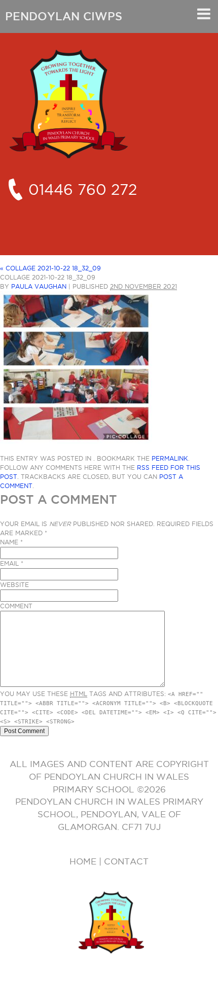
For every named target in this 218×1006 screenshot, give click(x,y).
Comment (16, 606)
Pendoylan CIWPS (63, 16)
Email (9, 563)
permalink (170, 458)
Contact (126, 861)
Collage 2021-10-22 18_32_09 (50, 268)
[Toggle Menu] (204, 13)
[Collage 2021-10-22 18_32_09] (76, 439)
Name (9, 542)
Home (82, 861)
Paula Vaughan (38, 286)
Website (14, 584)
